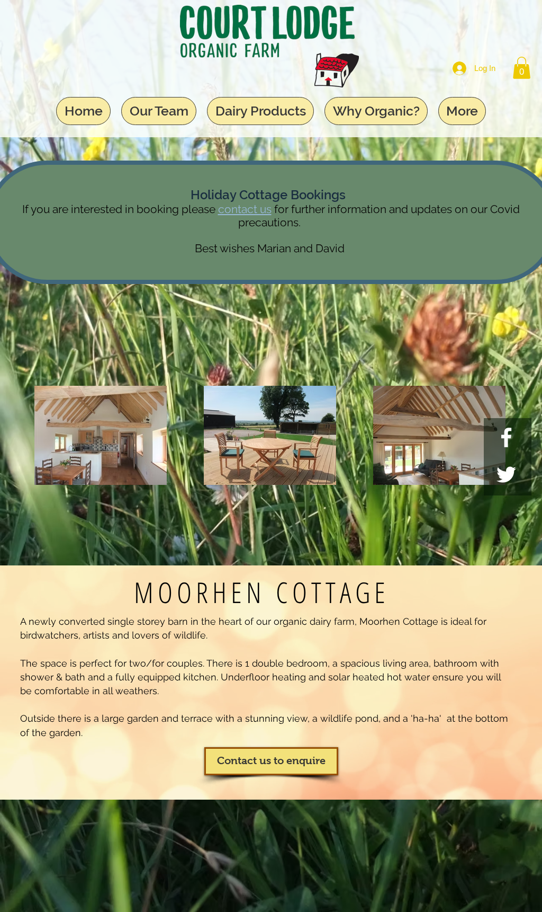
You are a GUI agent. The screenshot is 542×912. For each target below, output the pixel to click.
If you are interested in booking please (120, 209)
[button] (521, 68)
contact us (245, 209)
